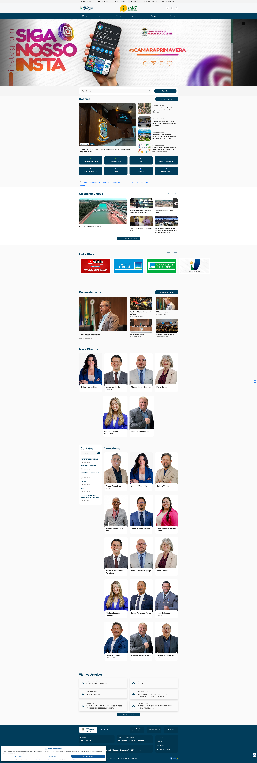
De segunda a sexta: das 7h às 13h (131, 740)
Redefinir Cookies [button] (164, 749)
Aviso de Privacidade (44, 759)
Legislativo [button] (117, 16)
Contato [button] (172, 16)
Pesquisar (165, 91)
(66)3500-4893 (85, 462)
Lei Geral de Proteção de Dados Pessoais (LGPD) (81, 759)
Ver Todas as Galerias (166, 292)
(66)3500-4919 (85, 500)
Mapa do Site (120, 1)
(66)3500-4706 (85, 469)
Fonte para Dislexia (151, 1)
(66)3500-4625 (85, 491)
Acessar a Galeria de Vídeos (128, 238)
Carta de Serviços (154, 730)
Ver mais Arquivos (129, 714)
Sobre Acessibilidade (170, 1)
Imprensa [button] (134, 16)
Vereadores (161, 745)
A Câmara (160, 741)
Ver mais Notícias (166, 99)
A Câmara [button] (84, 16)
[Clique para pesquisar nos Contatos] (98, 453)
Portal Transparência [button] (153, 16)
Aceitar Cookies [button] (53, 756)
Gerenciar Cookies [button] (88, 756)
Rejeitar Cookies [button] (19, 756)
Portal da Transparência (137, 730)
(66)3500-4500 (85, 478)
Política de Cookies (35, 759)
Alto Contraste (104, 1)
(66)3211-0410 (85, 740)
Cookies (136, 2)
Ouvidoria (171, 730)
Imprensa (160, 737)
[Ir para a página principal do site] (86, 8)
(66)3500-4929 (85, 484)
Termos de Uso (53, 759)
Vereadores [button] (100, 16)
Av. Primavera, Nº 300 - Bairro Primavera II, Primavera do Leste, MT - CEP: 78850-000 (112, 750)
